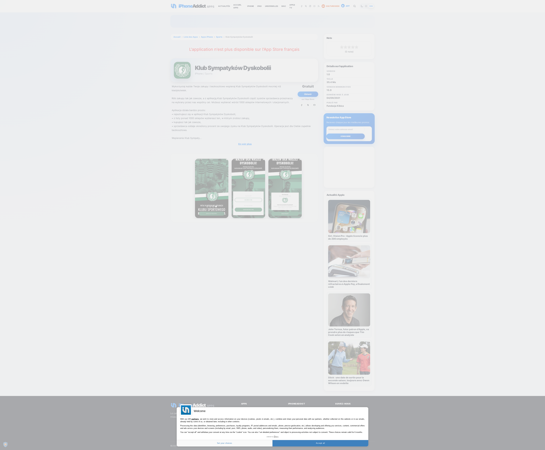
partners (195, 419)
